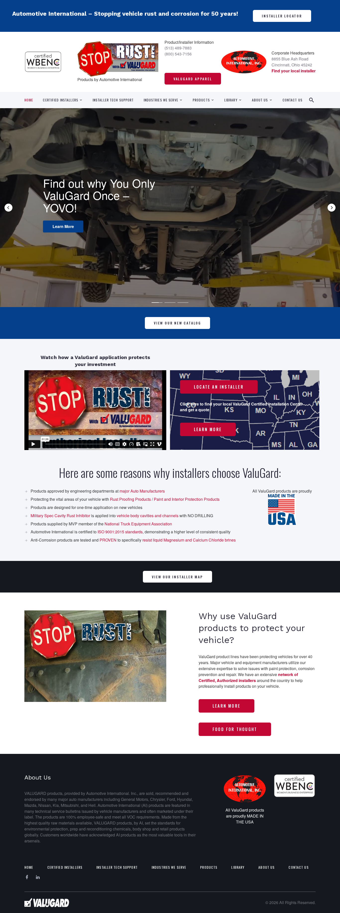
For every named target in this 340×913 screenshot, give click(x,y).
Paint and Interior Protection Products (187, 499)
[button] (8, 207)
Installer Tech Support (113, 99)
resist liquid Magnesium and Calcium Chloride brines (189, 540)
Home (28, 99)
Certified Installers (60, 99)
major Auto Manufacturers (142, 491)
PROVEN (108, 540)
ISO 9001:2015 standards (120, 532)
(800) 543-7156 (178, 54)
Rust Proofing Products (130, 499)
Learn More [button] (63, 226)
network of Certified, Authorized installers (248, 677)
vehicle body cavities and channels (147, 515)
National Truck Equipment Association (138, 524)
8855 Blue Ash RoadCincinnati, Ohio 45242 (292, 62)
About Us (260, 99)
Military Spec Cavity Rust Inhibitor (60, 515)
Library (230, 99)
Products (201, 99)
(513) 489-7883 (178, 48)
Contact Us (292, 99)
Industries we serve (161, 99)
